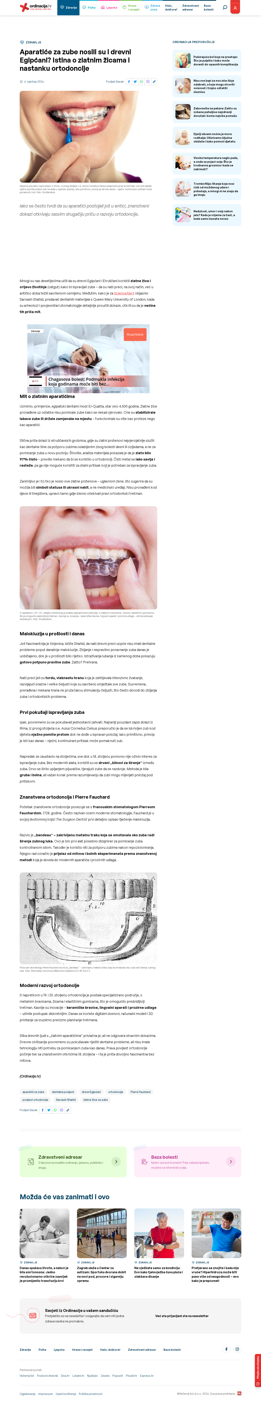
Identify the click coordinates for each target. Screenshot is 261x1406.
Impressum (45, 1393)
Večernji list (27, 1375)
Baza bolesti (172, 1349)
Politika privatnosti (90, 1393)
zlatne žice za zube (95, 1099)
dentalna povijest (63, 1092)
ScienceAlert (124, 293)
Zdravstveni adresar (142, 1349)
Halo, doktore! (110, 1349)
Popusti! (117, 1375)
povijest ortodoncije (35, 1099)
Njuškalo (92, 1375)
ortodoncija (115, 1092)
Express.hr (147, 1375)
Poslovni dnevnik (47, 1375)
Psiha (92, 7)
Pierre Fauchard (141, 1092)
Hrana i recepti (82, 1349)
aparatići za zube (33, 1092)
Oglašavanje (28, 1393)
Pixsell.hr (131, 1375)
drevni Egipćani (91, 1092)
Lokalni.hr (78, 1375)
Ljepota (111, 7)
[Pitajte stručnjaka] (258, 1370)
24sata (105, 1375)
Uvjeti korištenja (66, 1393)
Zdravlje (71, 7)
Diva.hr (65, 1375)
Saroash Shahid (66, 1099)
